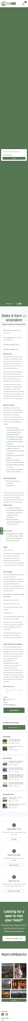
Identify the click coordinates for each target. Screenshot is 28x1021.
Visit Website (14, 710)
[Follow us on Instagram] (18, 303)
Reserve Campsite (12, 727)
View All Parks (14, 865)
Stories (14, 839)
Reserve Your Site (14, 891)
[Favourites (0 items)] (25, 2)
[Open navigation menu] (23, 4)
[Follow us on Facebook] (20, 303)
